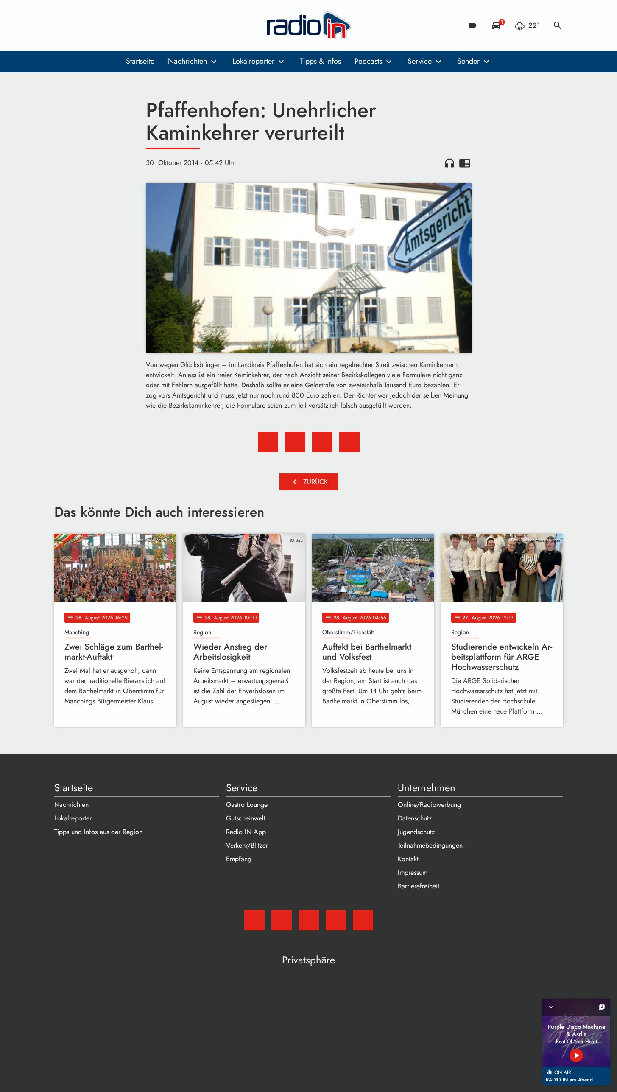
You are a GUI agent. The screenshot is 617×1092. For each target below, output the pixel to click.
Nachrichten (187, 61)
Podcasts (368, 61)
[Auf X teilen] (295, 442)
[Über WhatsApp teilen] (322, 442)
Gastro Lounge (247, 804)
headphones (449, 163)
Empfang (238, 859)
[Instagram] (96, 25)
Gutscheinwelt (245, 818)
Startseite (140, 61)
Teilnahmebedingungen (430, 845)
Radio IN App (246, 832)
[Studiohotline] (130, 25)
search (558, 25)
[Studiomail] (62, 25)
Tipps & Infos (320, 61)
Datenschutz (415, 818)
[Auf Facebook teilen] (268, 442)
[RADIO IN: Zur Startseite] (308, 25)
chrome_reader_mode (465, 163)
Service (420, 61)
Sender (468, 61)
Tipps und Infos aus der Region (98, 832)
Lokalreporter (253, 61)
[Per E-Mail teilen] (349, 442)
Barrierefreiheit (418, 886)
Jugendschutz (416, 832)
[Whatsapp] (113, 25)
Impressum (412, 872)
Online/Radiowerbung (429, 804)
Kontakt (408, 859)
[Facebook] (79, 25)
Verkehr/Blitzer (247, 845)
